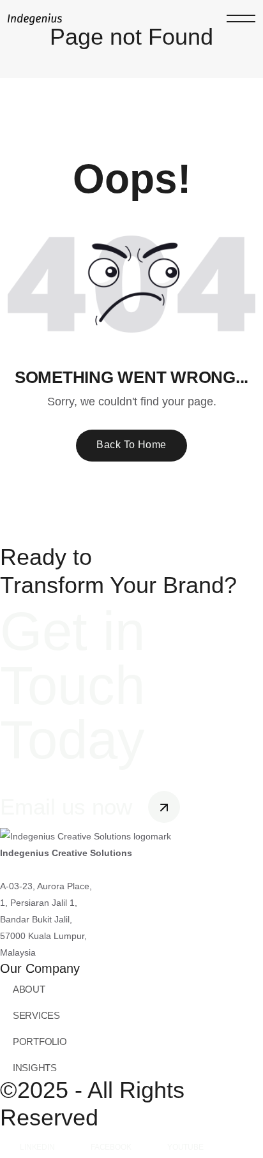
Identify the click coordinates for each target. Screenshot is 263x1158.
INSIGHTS (35, 1067)
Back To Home (131, 444)
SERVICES (36, 1015)
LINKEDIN (37, 1147)
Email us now (69, 806)
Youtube (185, 1147)
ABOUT (29, 989)
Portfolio (39, 1041)
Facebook (111, 1147)
